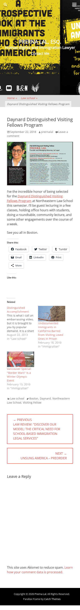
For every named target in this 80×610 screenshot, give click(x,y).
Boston (33, 398)
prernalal (47, 132)
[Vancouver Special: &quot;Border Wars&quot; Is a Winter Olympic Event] (20, 359)
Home (12, 98)
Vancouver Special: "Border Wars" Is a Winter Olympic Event (19, 374)
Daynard (45, 398)
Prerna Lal (40, 594)
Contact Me (40, 53)
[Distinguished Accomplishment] (22, 323)
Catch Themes (52, 599)
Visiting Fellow (32, 402)
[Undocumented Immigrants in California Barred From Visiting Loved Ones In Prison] (51, 313)
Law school (29, 98)
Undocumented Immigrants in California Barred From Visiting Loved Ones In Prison (50, 331)
